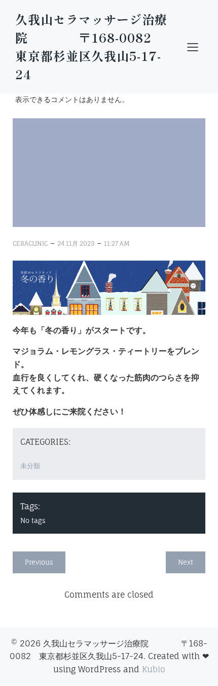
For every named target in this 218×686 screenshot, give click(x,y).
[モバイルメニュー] (193, 47)
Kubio (153, 669)
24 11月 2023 (75, 243)
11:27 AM (117, 243)
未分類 (30, 466)
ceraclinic (30, 243)
